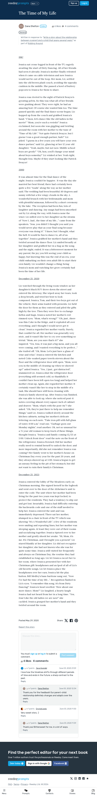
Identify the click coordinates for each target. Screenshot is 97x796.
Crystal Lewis (41, 709)
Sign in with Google (37, 763)
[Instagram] (75, 778)
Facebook (59, 763)
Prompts (26, 793)
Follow (43, 26)
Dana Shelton (43, 688)
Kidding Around (35, 43)
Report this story (27, 627)
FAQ (10, 784)
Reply (23, 681)
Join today (15, 763)
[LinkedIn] (79, 778)
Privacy (24, 784)
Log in (84, 3)
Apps (33, 3)
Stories (72, 793)
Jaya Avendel (41, 668)
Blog (93, 793)
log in (43, 654)
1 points (31, 668)
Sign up (74, 3)
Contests (49, 793)
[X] (71, 778)
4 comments (71, 26)
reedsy (18, 3)
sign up (34, 654)
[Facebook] (83, 778)
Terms (16, 784)
